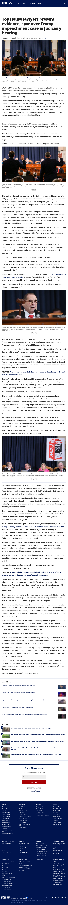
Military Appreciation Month (7, 834)
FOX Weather (22, 822)
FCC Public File (6, 887)
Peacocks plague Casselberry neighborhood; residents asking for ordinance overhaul (38, 734)
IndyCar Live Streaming (59, 873)
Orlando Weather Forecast (23, 811)
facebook (52, 897)
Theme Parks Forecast (25, 816)
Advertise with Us (6, 879)
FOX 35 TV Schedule (41, 845)
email (65, 897)
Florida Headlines (6, 807)
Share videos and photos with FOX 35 (24, 868)
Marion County (6, 820)
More (39, 3)
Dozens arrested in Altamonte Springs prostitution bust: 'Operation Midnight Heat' (37, 741)
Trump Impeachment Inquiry (19, 37)
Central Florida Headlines (6, 809)
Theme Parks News (7, 847)
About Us (5, 860)
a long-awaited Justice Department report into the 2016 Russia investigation (33, 527)
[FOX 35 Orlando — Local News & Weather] (7, 4)
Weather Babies (57, 811)
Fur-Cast (55, 820)
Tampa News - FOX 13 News (59, 847)
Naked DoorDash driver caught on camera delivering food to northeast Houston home (24, 714)
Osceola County (6, 824)
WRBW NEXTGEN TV (7, 881)
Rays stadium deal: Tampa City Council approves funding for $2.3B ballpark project (23, 700)
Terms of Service (35, 791)
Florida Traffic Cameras (42, 815)
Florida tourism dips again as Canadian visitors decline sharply (31, 728)
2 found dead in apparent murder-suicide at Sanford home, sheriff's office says (36, 754)
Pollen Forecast (23, 820)
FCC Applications (6, 889)
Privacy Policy (36, 790)
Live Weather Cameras (25, 807)
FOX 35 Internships (7, 872)
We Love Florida (57, 807)
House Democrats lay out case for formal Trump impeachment (21, 78)
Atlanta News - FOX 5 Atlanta (59, 851)
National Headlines (7, 812)
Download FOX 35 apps (8, 877)
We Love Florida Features (6, 844)
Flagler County (6, 816)
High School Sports (24, 852)
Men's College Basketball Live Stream (59, 875)
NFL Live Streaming (58, 864)
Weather (22, 804)
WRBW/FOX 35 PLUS (7, 883)
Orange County (6, 822)
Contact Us (5, 866)
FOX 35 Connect (23, 871)
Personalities (5, 868)
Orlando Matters (40, 849)
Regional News (58, 841)
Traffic (38, 804)
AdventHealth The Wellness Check (58, 813)
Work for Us (5, 870)
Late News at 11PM (41, 851)
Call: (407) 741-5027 (24, 862)
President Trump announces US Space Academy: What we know (18, 685)
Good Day (56, 804)
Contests (39, 860)
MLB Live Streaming (58, 869)
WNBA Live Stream (58, 882)
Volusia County (6, 828)
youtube (62, 897)
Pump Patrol (39, 807)
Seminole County (6, 826)
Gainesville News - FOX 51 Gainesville (59, 844)
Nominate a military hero (7, 830)
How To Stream (40, 843)
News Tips (23, 860)
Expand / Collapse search (65, 3)
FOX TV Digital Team (6, 37)
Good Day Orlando (41, 847)
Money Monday (57, 824)
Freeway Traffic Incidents (40, 813)
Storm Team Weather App (25, 824)
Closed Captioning (7, 885)
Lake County (5, 818)
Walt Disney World (7, 849)
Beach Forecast (23, 818)
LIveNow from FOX (41, 853)
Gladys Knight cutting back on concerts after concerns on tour (18, 692)
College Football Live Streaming (58, 866)
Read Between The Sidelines (24, 844)
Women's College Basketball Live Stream (59, 879)
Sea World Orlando (7, 851)
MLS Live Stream (57, 884)
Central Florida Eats (41, 855)
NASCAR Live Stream (58, 871)
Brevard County (6, 814)
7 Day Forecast (23, 814)
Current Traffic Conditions (40, 809)
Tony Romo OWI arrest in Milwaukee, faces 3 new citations (17, 707)
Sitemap (4, 837)
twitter (56, 897)
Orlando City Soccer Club (24, 849)
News (4, 804)
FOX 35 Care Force (58, 809)
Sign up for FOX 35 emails (7, 874)
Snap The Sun (22, 827)
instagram (59, 897)
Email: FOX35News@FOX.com (25, 864)
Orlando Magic (23, 847)
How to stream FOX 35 (8, 862)
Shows (38, 841)
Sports (21, 841)
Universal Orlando (7, 853)
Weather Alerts (23, 809)
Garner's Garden (57, 818)
